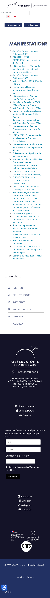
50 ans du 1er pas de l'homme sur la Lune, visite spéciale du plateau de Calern (27, 207)
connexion (15, 25)
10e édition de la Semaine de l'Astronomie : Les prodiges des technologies (27, 249)
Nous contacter (26, 406)
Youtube (26, 509)
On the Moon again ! (22, 213)
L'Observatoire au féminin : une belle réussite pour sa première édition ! (27, 147)
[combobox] (15, 13)
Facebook (26, 496)
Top (9, 592)
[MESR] (17, 535)
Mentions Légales (25, 577)
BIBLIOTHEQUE (21, 295)
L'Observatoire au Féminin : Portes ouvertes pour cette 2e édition (26, 129)
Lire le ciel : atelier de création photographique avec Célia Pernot (27, 114)
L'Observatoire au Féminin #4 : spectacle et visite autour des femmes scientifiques (27, 69)
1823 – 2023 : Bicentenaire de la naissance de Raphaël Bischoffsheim (27, 138)
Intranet (34, 25)
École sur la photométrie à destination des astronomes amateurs (26, 229)
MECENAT (19, 302)
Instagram (26, 505)
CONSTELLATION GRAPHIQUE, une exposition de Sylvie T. (26, 60)
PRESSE (18, 316)
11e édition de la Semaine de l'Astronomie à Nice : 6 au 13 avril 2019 (26, 220)
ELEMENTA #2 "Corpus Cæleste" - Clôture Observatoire (24, 180)
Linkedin (26, 500)
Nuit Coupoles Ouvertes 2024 (27, 108)
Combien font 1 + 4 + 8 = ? (18, 456)
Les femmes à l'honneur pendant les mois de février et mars (26, 90)
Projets (27, 415)
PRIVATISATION (22, 309)
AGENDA (18, 323)
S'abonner (12, 476)
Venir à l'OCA (26, 410)
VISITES (18, 288)
